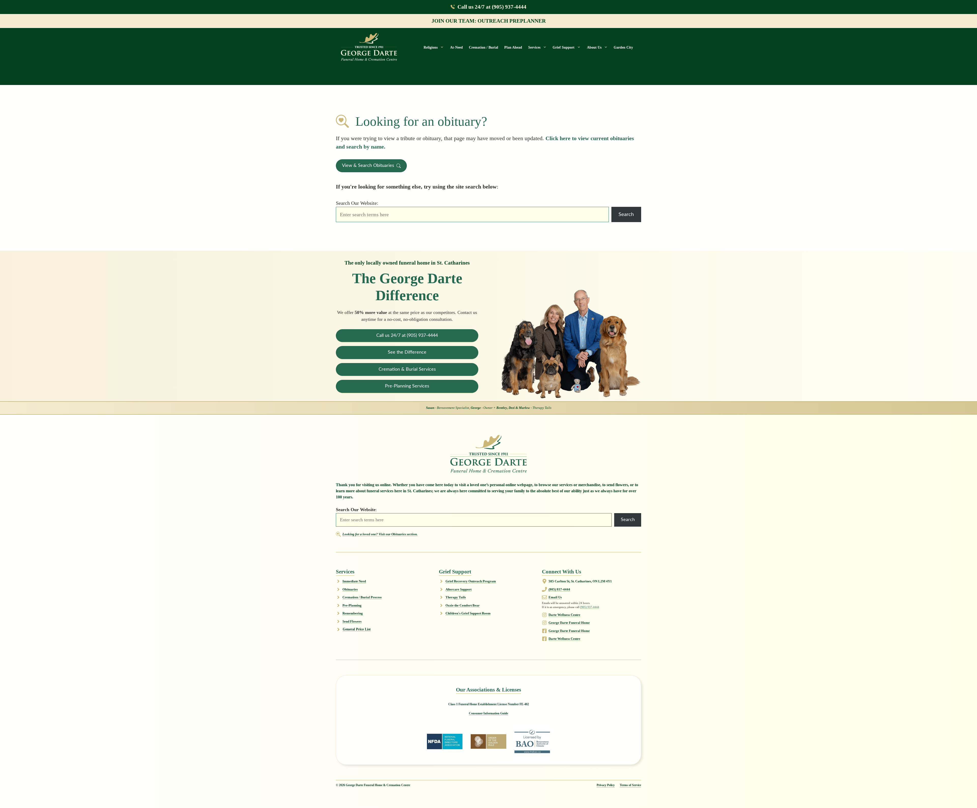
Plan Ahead (513, 47)
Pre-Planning (352, 605)
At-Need (456, 47)
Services (534, 47)
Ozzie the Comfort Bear (463, 605)
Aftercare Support (458, 589)
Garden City (623, 47)
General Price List (357, 629)
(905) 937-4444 (559, 589)
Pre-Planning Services (407, 386)
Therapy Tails (456, 597)
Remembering (352, 613)
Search (626, 214)
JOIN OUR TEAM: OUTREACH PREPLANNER (489, 21)
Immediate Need (354, 581)
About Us (594, 47)
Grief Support (563, 47)
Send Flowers (352, 621)
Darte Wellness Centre (564, 615)
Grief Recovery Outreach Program (471, 581)
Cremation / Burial (483, 47)
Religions (431, 47)
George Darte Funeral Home (569, 623)
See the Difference (407, 352)
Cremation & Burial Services (407, 369)
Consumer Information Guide (488, 713)
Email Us (555, 597)
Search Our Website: (357, 203)
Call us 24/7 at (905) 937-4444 (491, 7)
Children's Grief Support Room (468, 613)
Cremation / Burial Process (362, 597)
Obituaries (350, 589)
